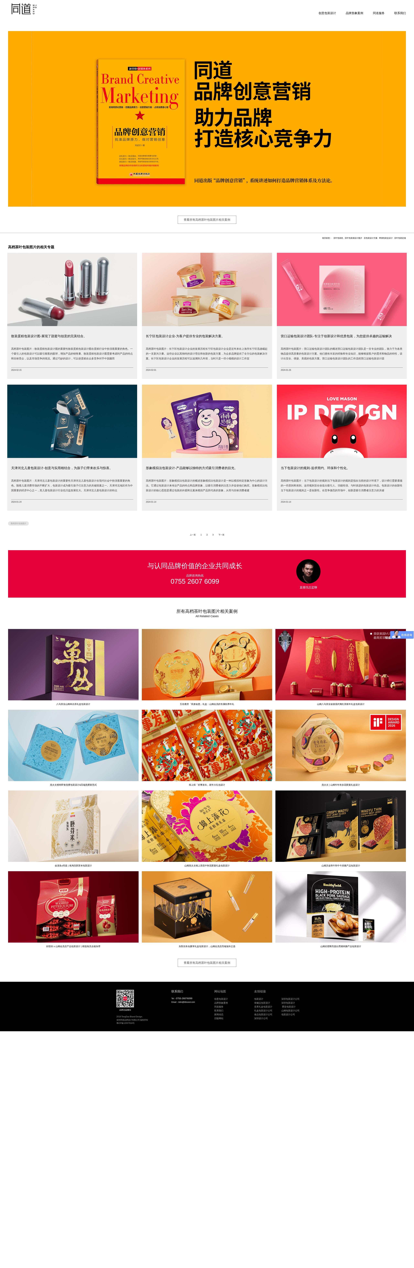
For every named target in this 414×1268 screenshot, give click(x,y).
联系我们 (400, 13)
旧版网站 (218, 1018)
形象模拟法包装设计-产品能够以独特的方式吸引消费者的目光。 (192, 468)
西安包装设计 (288, 1006)
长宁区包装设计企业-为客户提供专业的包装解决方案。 (185, 336)
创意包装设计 (327, 13)
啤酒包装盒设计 (386, 238)
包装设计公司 (288, 1014)
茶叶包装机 (338, 238)
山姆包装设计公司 (290, 1010)
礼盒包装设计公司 (263, 1010)
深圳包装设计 (288, 1002)
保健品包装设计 (262, 1002)
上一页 (193, 535)
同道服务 (379, 13)
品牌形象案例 (354, 13)
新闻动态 (218, 1014)
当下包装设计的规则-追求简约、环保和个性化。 (315, 468)
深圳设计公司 (261, 1018)
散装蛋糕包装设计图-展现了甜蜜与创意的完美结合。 (49, 336)
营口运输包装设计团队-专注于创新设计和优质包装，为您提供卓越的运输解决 (336, 336)
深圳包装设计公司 (290, 999)
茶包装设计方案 (370, 238)
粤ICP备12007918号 (125, 1023)
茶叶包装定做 (400, 238)
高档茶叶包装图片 (18, 523)
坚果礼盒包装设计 (263, 1006)
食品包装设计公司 (263, 1014)
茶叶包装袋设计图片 (353, 238)
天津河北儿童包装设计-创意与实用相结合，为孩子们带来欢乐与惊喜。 (62, 468)
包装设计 (258, 999)
